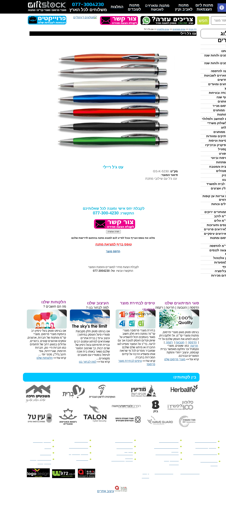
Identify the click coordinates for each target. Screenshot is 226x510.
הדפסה (192, 342)
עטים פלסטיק (163, 29)
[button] (222, 8)
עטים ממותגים (179, 29)
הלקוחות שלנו (45, 357)
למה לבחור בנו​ (87, 361)
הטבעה (180, 342)
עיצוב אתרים (105, 491)
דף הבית (193, 29)
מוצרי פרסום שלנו (174, 359)
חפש (203, 20)
